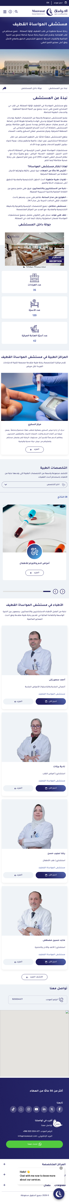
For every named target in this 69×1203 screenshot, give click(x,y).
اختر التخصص (53, 485)
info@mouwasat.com (27, 1136)
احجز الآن (53, 701)
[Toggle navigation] (5, 12)
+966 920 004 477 (31, 1131)
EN (48, 3)
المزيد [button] (36, 449)
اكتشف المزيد (36, 977)
